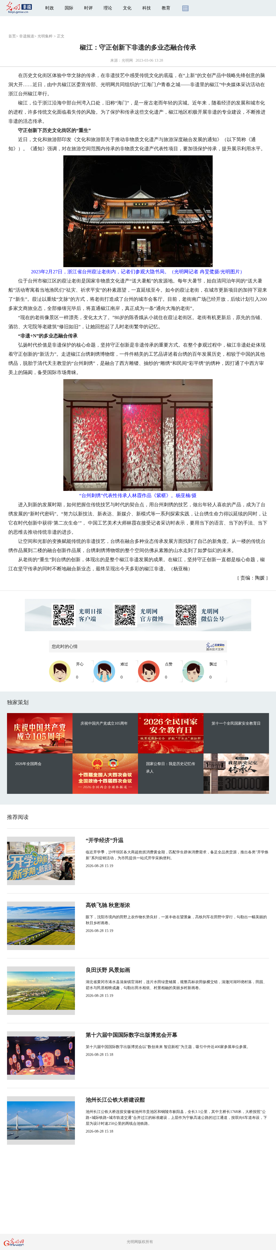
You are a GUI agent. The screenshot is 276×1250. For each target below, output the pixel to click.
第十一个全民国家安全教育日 (236, 723)
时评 (88, 8)
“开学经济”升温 (104, 840)
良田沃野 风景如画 (108, 970)
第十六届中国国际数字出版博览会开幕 (131, 1035)
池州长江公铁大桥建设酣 (115, 1100)
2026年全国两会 (28, 764)
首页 (12, 36)
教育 (166, 8)
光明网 (127, 60)
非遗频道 (26, 36)
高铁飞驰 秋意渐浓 (108, 905)
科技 (146, 8)
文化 (127, 8)
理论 (108, 8)
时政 (49, 8)
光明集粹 (45, 36)
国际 (69, 8)
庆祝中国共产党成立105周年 (104, 723)
